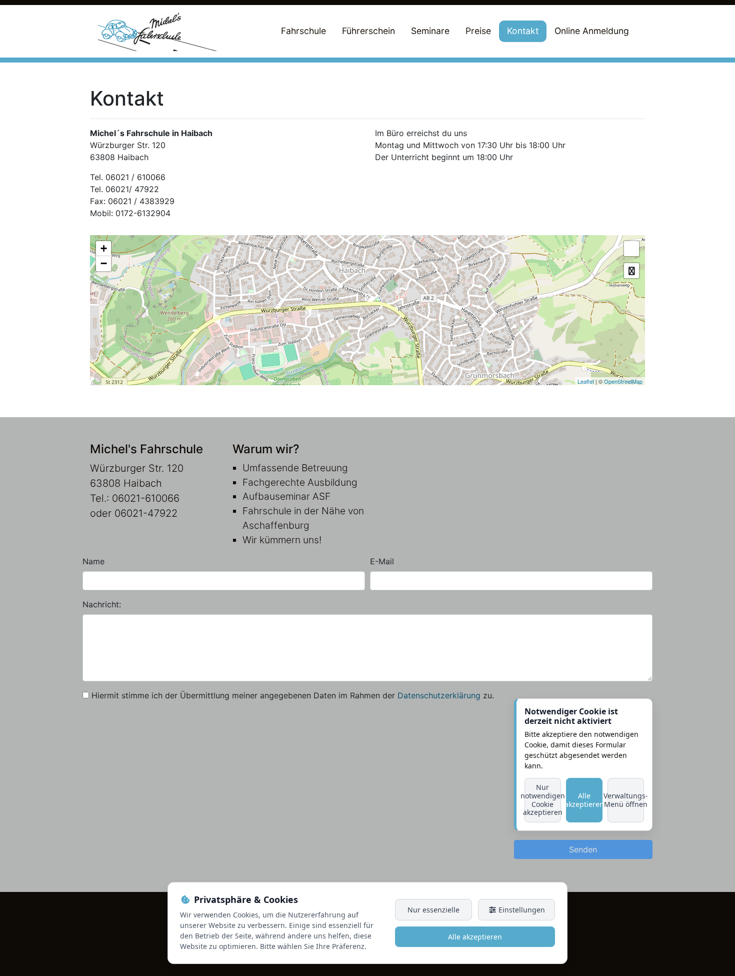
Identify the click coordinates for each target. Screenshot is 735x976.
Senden (583, 849)
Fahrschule (303, 31)
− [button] (103, 263)
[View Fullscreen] (631, 248)
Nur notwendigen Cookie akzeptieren (542, 799)
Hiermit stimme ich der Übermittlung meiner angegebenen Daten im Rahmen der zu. (293, 695)
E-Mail (382, 561)
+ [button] (103, 248)
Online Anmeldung (591, 31)
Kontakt (522, 31)
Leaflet (586, 381)
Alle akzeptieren (584, 800)
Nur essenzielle (434, 909)
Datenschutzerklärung (439, 695)
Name (93, 561)
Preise (478, 31)
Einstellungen (520, 909)
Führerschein (368, 31)
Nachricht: (101, 604)
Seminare (430, 31)
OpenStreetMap (623, 381)
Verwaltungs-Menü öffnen (626, 800)
